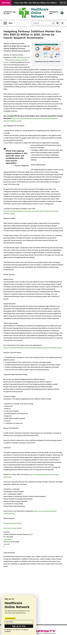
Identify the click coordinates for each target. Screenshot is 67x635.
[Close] (34, 597)
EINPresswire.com (23, 57)
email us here (7, 539)
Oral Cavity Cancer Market (12, 528)
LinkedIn (6, 544)
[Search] (53, 23)
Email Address (10, 618)
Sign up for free (19, 626)
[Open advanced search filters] (57, 23)
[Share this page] (62, 23)
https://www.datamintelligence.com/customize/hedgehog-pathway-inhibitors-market (32, 348)
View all (63, 3)
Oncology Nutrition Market (12, 523)
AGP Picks (6, 3)
